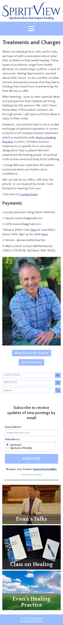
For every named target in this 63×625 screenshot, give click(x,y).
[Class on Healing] (31, 547)
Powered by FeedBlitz (45, 469)
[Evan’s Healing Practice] (31, 590)
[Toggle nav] (31, 28)
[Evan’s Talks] (31, 504)
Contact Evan (29, 194)
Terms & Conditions (31, 621)
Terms (30, 475)
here (34, 230)
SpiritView (36, 618)
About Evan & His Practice (31, 353)
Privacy (38, 475)
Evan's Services (31, 362)
